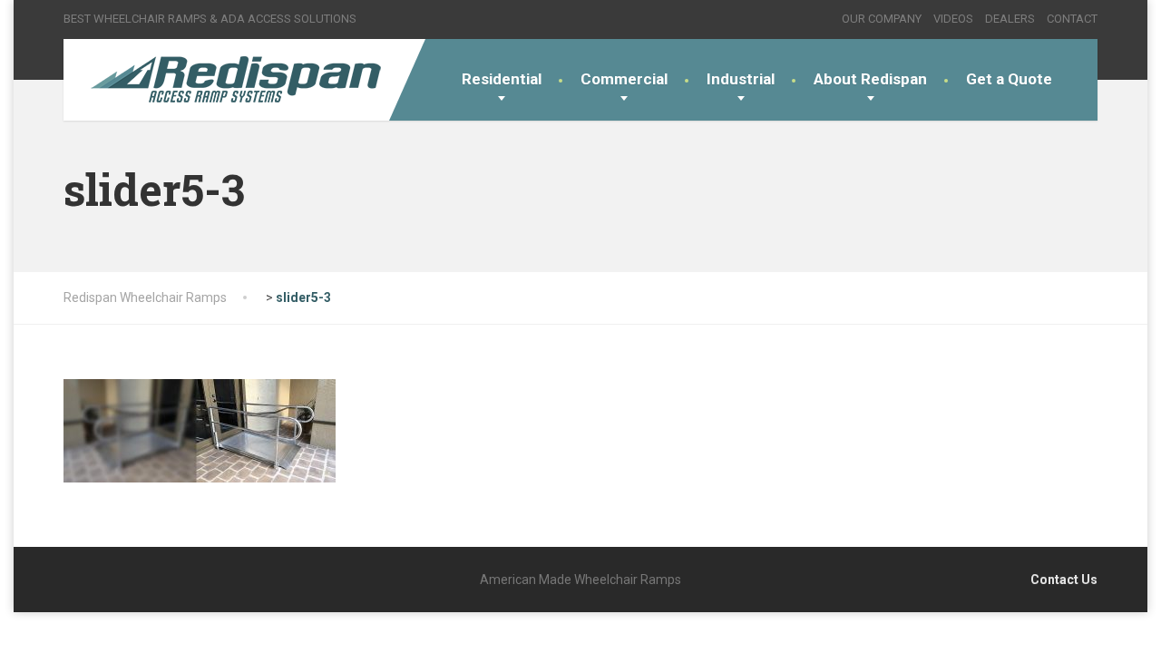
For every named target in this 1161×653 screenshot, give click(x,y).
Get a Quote (1009, 79)
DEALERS (1010, 18)
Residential (501, 79)
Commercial (624, 79)
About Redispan (870, 79)
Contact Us (1064, 579)
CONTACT (1072, 18)
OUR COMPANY (882, 18)
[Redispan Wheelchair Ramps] (233, 80)
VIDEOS (953, 18)
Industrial (741, 79)
